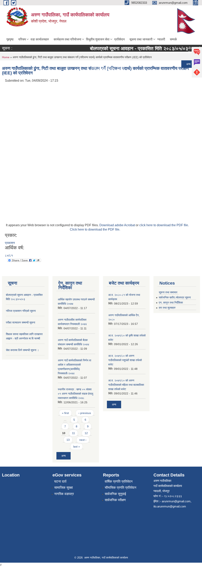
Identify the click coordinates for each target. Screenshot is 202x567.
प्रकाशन (10, 243)
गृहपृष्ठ (10, 39)
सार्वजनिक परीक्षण (115, 500)
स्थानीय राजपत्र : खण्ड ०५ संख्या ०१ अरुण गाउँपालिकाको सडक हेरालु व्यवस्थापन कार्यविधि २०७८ (75, 394)
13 (68, 439)
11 (73, 433)
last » (76, 446)
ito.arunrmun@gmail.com (169, 506)
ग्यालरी (161, 39)
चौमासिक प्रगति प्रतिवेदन (120, 487)
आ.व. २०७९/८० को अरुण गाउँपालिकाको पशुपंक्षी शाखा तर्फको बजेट (125, 360)
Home (5, 57)
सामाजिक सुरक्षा (63, 487)
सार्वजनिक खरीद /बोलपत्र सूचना (175, 297)
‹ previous (85, 413)
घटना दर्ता (60, 481)
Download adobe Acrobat (117, 225)
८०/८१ (9, 255)
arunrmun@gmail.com (176, 501)
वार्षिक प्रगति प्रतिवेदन (119, 481)
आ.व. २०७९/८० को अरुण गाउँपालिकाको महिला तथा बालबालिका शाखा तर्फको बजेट (126, 385)
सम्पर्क (173, 39)
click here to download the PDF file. (164, 225)
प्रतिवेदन (119, 39)
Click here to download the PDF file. (95, 229)
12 (86, 433)
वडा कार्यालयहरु (40, 39)
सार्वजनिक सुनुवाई (115, 494)
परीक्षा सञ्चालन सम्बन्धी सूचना (105, 74)
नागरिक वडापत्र (64, 494)
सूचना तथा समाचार (168, 292)
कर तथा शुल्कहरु (167, 307)
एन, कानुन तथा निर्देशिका (171, 302)
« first (65, 413)
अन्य (184, 64)
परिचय (22, 39)
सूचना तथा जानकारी (140, 39)
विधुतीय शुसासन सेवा (97, 39)
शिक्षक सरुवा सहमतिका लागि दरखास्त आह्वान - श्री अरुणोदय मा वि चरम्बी (129, 83)
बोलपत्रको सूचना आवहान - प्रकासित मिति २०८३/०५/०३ (135, 48)
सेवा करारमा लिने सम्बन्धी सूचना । (107, 93)
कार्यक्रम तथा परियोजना (67, 39)
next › (82, 439)
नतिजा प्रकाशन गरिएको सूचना (105, 64)
